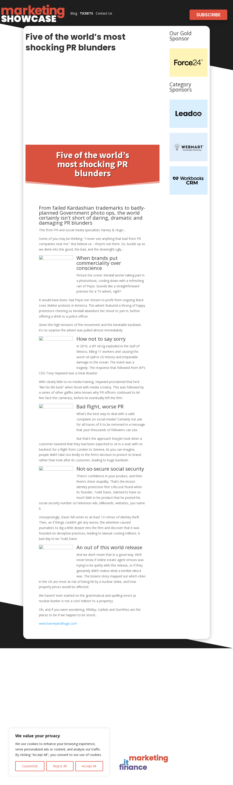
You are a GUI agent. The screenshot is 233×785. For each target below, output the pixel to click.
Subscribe (208, 15)
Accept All (89, 766)
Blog (73, 13)
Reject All (60, 766)
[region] (59, 752)
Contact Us (104, 13)
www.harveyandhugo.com (58, 623)
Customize (30, 766)
